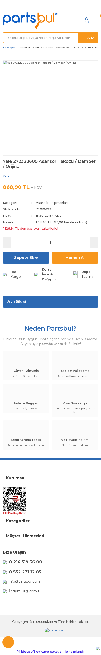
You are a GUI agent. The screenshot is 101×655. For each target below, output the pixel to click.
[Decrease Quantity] (7, 242)
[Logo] (30, 20)
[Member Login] (86, 20)
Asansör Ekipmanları (52, 203)
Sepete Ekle (26, 257)
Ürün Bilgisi (16, 301)
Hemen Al (75, 257)
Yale (6, 176)
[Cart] (95, 20)
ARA (90, 38)
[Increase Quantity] (94, 242)
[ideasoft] (25, 651)
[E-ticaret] (50, 651)
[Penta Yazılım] (56, 630)
